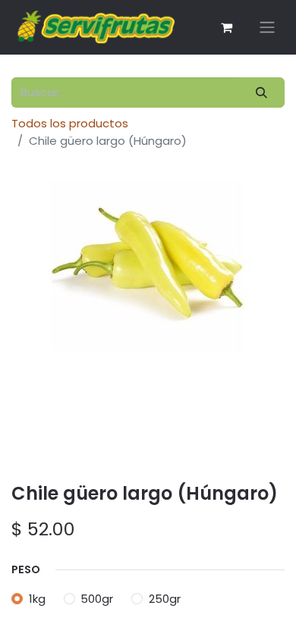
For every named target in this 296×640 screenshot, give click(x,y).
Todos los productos (69, 123)
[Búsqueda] (262, 92)
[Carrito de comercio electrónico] (226, 27)
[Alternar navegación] (267, 27)
